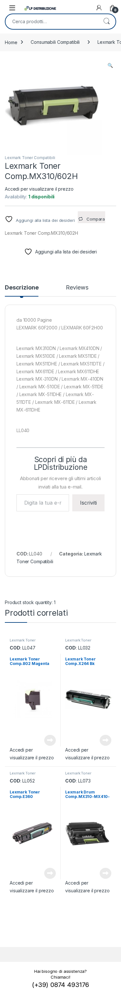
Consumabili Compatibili (55, 42)
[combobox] (51, 21)
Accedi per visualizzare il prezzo (39, 189)
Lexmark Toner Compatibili (30, 157)
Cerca (106, 21)
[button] (110, 65)
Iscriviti (88, 502)
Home (11, 42)
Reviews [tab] (77, 288)
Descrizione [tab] (21, 288)
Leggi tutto (49, 740)
